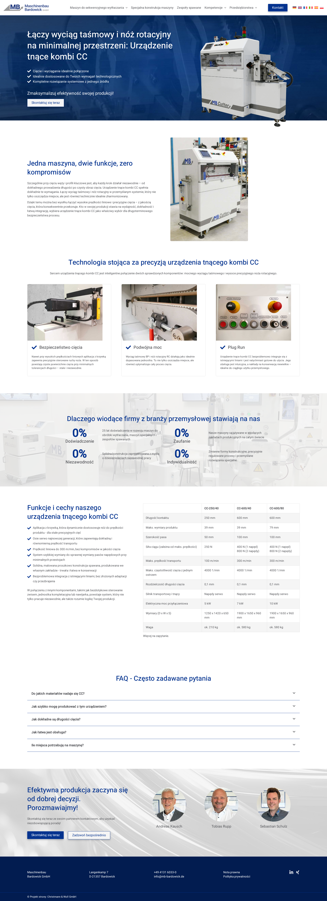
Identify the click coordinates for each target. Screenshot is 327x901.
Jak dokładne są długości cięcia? (56, 719)
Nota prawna (231, 872)
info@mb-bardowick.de (169, 876)
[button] (126, 8)
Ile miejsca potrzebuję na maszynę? (58, 745)
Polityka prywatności (236, 876)
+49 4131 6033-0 (165, 872)
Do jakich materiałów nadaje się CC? (58, 693)
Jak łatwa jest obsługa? (49, 732)
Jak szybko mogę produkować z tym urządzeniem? (69, 706)
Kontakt (277, 7)
